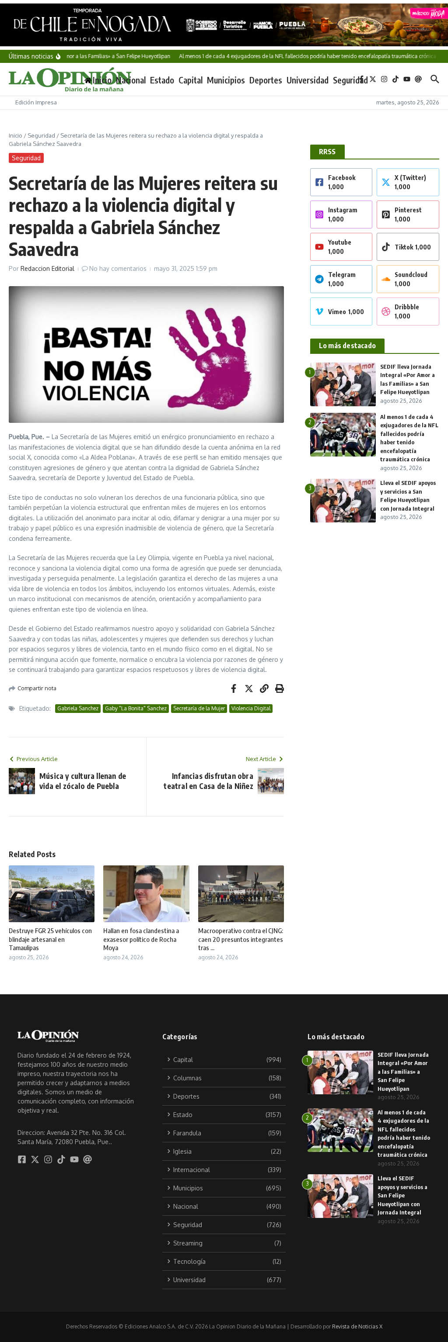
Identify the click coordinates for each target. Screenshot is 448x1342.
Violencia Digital (250, 708)
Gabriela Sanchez (77, 708)
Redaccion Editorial (47, 268)
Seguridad (350, 80)
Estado (162, 80)
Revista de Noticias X (357, 1326)
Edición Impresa (36, 102)
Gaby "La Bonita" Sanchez (136, 708)
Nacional (131, 80)
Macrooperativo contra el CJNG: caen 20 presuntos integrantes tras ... (240, 939)
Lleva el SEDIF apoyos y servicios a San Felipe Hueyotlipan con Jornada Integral (402, 1195)
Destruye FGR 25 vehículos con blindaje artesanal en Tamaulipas (50, 939)
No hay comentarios (118, 268)
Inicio (15, 135)
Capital (190, 80)
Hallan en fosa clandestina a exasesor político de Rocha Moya (141, 939)
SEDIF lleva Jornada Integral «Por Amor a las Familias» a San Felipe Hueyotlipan (403, 1071)
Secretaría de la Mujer (199, 708)
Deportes (265, 80)
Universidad (308, 80)
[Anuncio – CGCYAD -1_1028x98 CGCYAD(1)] (224, 24)
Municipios (226, 80)
